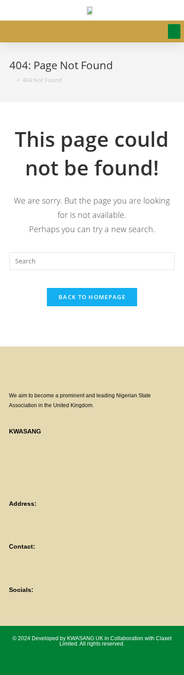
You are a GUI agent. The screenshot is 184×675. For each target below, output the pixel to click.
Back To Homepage (92, 297)
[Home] (11, 80)
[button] (174, 31)
